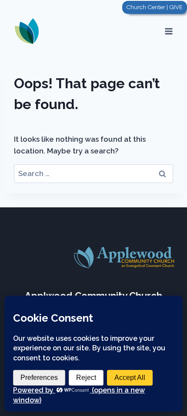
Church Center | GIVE (154, 6)
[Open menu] (168, 31)
